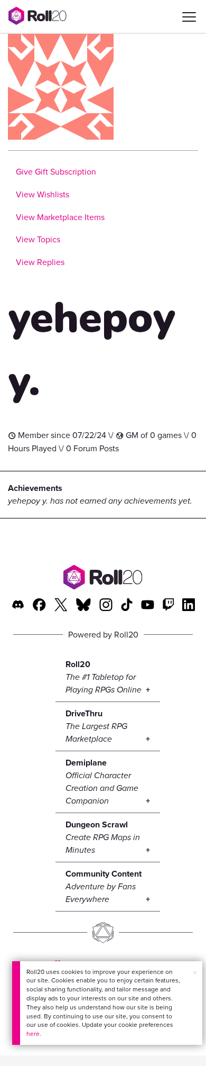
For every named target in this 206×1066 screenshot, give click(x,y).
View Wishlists (42, 194)
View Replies (40, 262)
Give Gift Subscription (56, 172)
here (33, 1033)
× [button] (195, 973)
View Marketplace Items (60, 217)
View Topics (38, 239)
